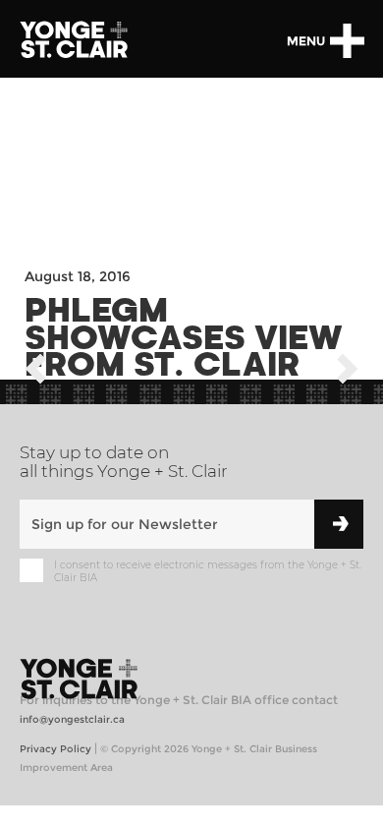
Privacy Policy (55, 748)
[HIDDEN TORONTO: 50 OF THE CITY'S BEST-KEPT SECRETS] (347, 372)
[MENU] (346, 41)
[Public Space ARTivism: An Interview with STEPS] (35, 372)
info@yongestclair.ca (72, 719)
